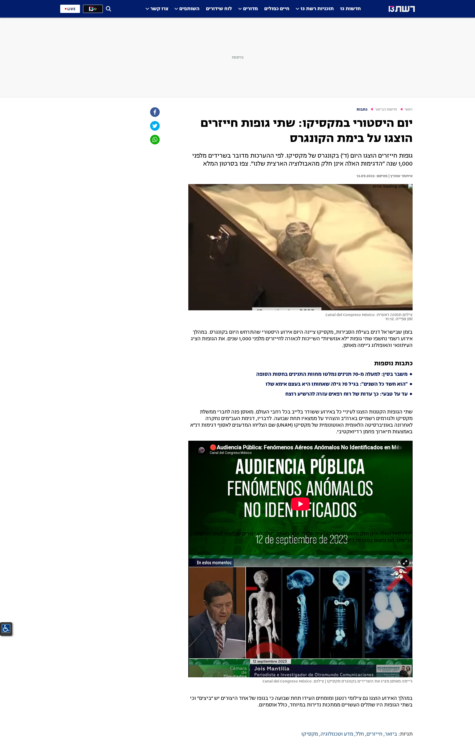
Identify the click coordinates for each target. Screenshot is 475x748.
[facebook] (154, 112)
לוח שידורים (219, 9)
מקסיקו (309, 734)
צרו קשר (159, 9)
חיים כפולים (276, 9)
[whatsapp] (154, 139)
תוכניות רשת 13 (317, 9)
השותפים (189, 9)
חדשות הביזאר (386, 109)
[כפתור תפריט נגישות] (6, 628)
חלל (360, 734)
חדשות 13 (350, 9)
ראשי (409, 109)
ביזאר (391, 734)
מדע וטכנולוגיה (337, 734)
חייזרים (374, 734)
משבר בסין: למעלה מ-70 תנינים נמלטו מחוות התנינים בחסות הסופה (332, 374)
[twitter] (154, 126)
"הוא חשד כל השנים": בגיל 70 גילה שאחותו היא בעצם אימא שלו (337, 384)
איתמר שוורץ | (400, 176)
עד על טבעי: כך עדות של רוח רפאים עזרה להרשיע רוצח (346, 394)
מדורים (250, 9)
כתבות (362, 109)
